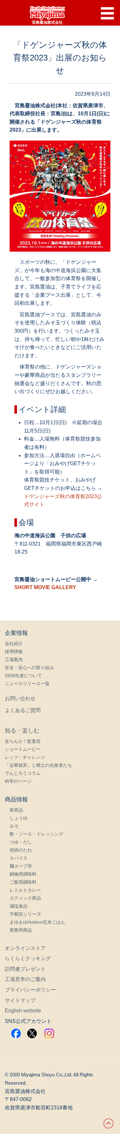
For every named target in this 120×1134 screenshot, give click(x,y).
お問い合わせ (20, 698)
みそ (14, 826)
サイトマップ (20, 1000)
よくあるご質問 (23, 710)
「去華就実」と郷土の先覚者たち (38, 765)
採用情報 (14, 651)
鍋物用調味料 (23, 874)
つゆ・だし (21, 842)
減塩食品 (19, 906)
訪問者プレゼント (25, 969)
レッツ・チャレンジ (25, 757)
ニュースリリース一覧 (27, 683)
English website (23, 1010)
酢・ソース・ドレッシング (36, 834)
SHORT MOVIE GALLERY (45, 587)
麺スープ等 (21, 866)
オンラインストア (25, 948)
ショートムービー (23, 749)
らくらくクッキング (28, 958)
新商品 (16, 810)
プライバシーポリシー (30, 989)
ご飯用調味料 (23, 882)
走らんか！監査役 (23, 741)
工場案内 (14, 659)
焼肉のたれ (21, 850)
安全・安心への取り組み (29, 667)
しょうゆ (19, 818)
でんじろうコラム (23, 773)
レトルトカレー (25, 890)
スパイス (19, 858)
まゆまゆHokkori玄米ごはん (37, 922)
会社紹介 (14, 643)
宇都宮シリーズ (25, 914)
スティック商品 (25, 898)
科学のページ (18, 781)
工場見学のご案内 (25, 979)
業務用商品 (21, 930)
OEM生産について (23, 675)
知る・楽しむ (22, 730)
